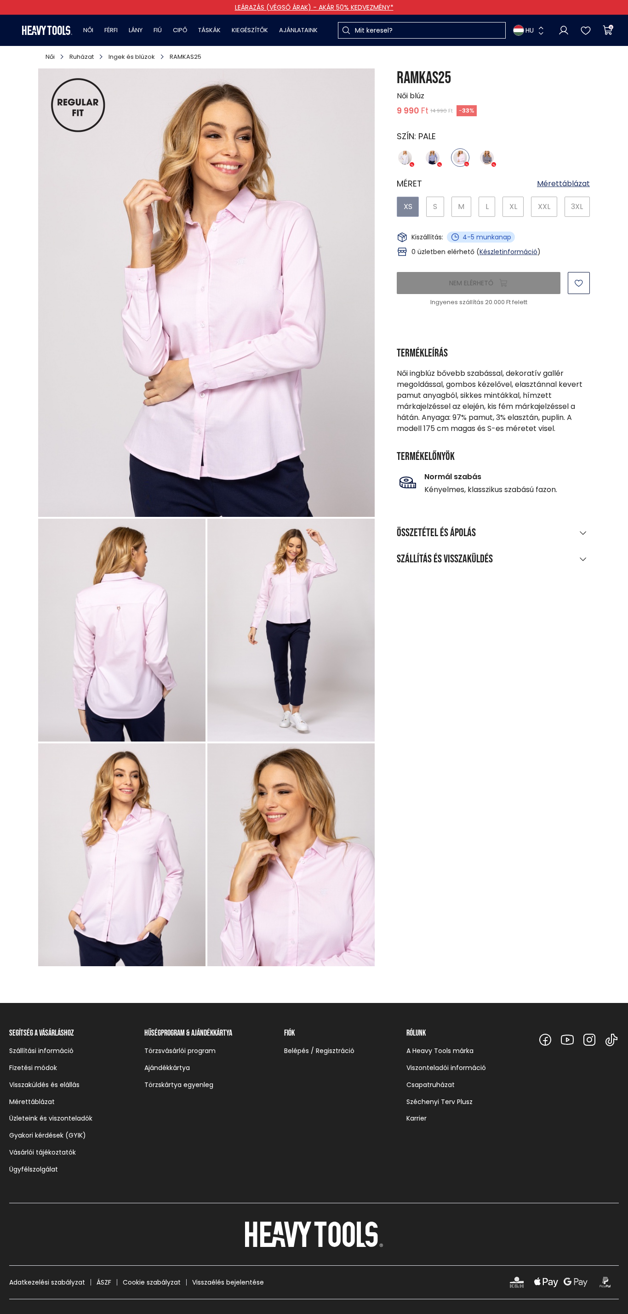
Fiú (158, 30)
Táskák (209, 30)
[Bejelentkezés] (563, 30)
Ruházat (81, 56)
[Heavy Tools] (47, 30)
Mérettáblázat (563, 183)
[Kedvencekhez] (579, 283)
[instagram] (589, 1039)
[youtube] (567, 1039)
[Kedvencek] (585, 30)
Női (88, 30)
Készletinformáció (508, 251)
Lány (136, 30)
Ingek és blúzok (131, 56)
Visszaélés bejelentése (228, 1282)
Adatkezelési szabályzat (47, 1282)
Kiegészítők (250, 30)
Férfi (111, 30)
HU (529, 30)
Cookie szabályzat (152, 1282)
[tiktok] (611, 1039)
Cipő (180, 30)
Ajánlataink (298, 30)
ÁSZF (104, 1282)
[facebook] (545, 1039)
